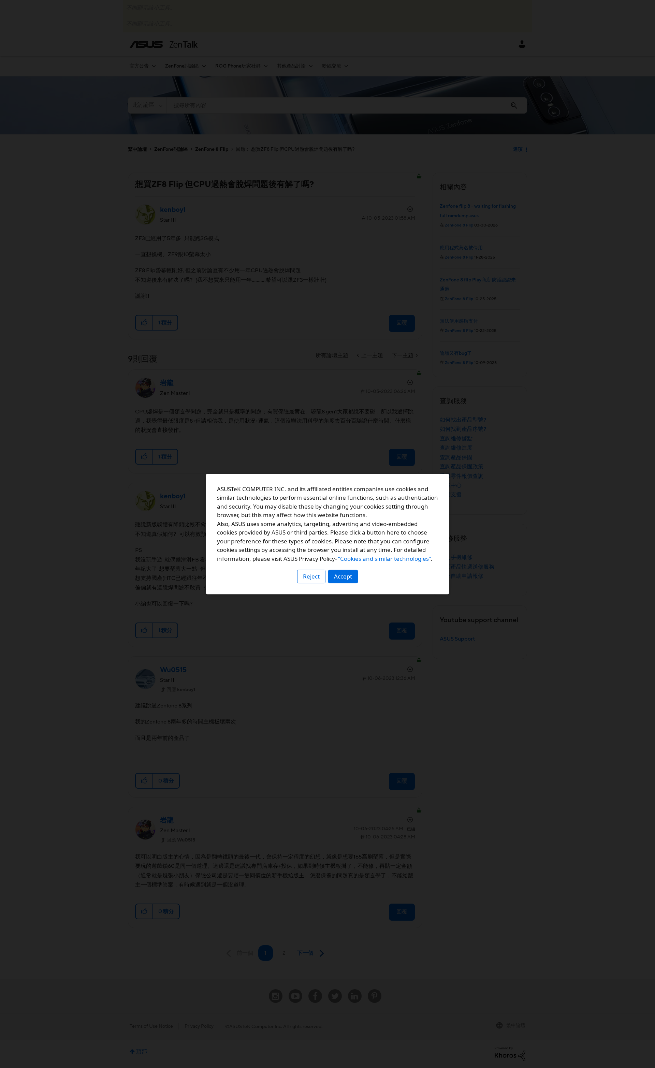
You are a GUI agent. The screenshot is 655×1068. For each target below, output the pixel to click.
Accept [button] (343, 576)
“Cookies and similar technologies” (384, 558)
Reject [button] (311, 576)
